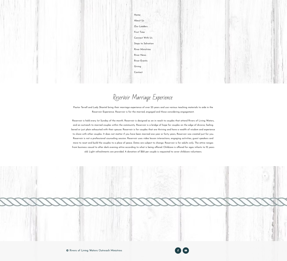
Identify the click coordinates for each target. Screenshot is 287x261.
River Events (141, 61)
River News (140, 55)
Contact (138, 72)
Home (137, 15)
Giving (137, 66)
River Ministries (142, 49)
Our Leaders (141, 26)
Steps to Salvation (144, 43)
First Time (139, 32)
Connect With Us (143, 38)
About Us (139, 20)
